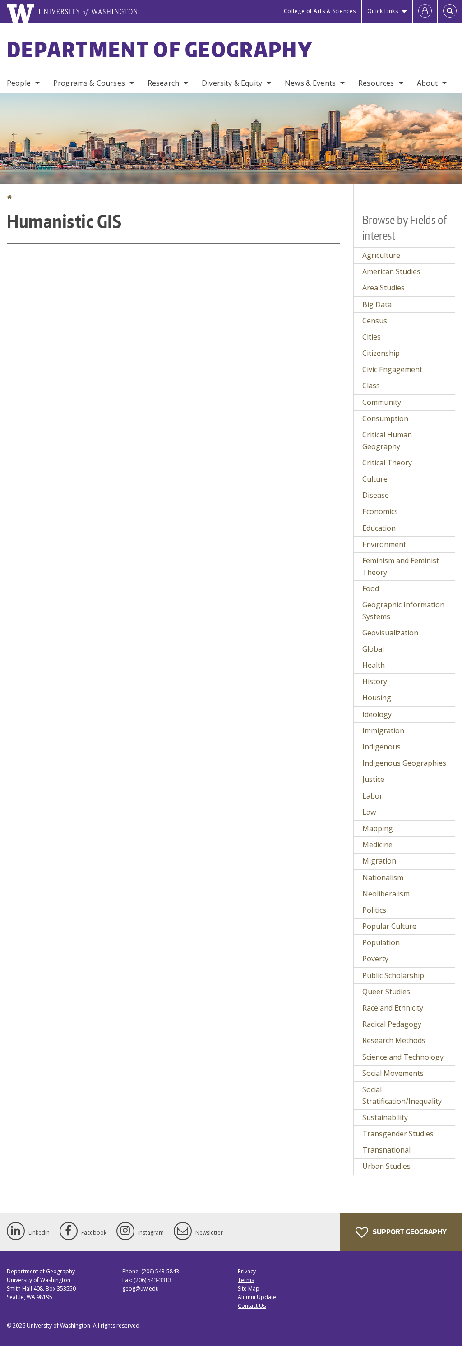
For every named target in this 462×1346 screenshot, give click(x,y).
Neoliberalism (386, 894)
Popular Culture (389, 926)
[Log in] (425, 11)
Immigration (383, 730)
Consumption (385, 418)
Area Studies (383, 288)
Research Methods (393, 1040)
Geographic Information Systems (403, 610)
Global (373, 649)
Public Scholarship (393, 975)
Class (371, 385)
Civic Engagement (392, 369)
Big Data (377, 304)
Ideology (377, 714)
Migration (379, 861)
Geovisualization (390, 633)
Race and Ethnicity (392, 1008)
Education (379, 528)
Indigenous (381, 747)
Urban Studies (386, 1166)
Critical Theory (387, 463)
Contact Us (252, 1305)
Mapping (377, 828)
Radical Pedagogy (391, 1024)
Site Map (248, 1288)
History (374, 681)
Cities (371, 337)
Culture (375, 479)
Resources (376, 83)
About (427, 83)
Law (369, 812)
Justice (373, 779)
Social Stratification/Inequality (402, 1095)
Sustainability (385, 1117)
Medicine (377, 845)
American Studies (391, 271)
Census (374, 321)
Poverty (375, 959)
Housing (376, 698)
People (19, 83)
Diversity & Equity (232, 83)
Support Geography (409, 1232)
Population (381, 942)
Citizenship (381, 353)
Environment (384, 544)
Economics (380, 511)
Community (381, 402)
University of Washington (58, 1325)
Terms (246, 1280)
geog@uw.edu (140, 1288)
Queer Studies (386, 992)
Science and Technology (403, 1057)
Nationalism (382, 877)
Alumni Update (257, 1297)
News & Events (310, 83)
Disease (375, 495)
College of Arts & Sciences (320, 11)
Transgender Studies (398, 1134)
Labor (372, 796)
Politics (374, 910)
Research (163, 83)
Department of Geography (160, 49)
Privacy (247, 1271)
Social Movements (393, 1073)
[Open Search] (450, 11)
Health (373, 665)
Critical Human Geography (387, 440)
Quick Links (382, 11)
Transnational (386, 1150)
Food (370, 588)
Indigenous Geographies (404, 763)
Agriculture (381, 255)
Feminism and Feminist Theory (400, 566)
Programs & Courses (89, 83)
